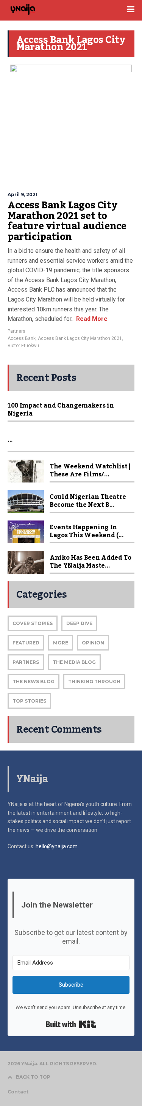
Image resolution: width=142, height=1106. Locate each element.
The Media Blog (74, 662)
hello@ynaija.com (57, 846)
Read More (91, 318)
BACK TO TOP (33, 1077)
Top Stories (29, 701)
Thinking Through (94, 681)
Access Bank (22, 338)
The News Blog (33, 681)
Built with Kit (71, 1024)
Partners (16, 331)
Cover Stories (32, 623)
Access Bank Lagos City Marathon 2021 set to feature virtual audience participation (67, 221)
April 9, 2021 (22, 194)
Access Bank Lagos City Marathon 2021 (80, 338)
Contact (18, 1092)
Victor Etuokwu (23, 345)
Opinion (93, 643)
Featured (25, 643)
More (60, 643)
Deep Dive (79, 623)
